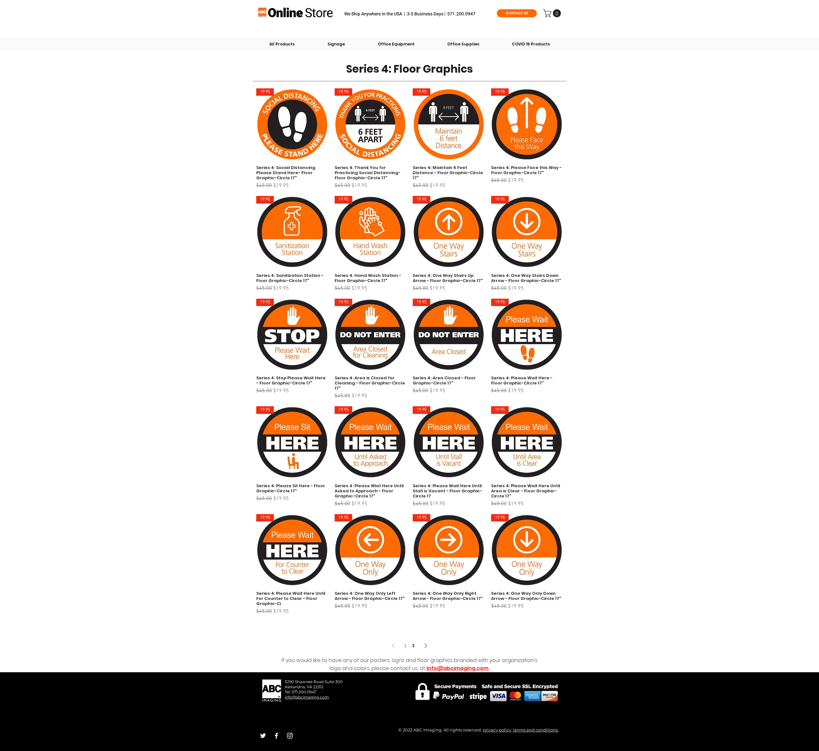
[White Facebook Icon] (276, 735)
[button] (553, 13)
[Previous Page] (393, 645)
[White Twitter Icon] (263, 735)
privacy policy (497, 729)
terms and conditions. (535, 729)
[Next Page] (426, 645)
